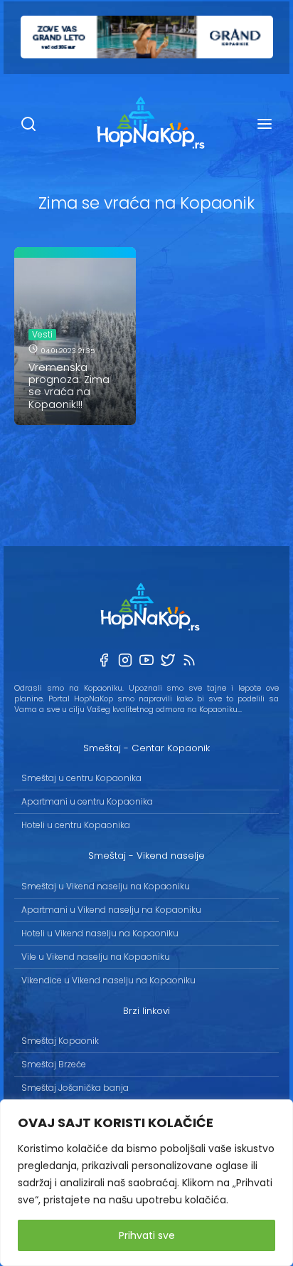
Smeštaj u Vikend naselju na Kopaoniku (105, 886)
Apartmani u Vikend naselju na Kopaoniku (111, 910)
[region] (146, 1182)
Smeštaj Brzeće (53, 1064)
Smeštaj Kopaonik (60, 1041)
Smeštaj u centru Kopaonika (81, 778)
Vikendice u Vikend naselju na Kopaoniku (108, 980)
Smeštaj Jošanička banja (75, 1088)
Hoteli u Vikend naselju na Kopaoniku (100, 933)
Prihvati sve (147, 1235)
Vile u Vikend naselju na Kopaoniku (95, 957)
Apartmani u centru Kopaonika (87, 801)
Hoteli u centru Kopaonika (75, 825)
